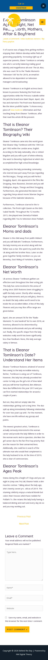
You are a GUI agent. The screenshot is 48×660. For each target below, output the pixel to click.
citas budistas (16, 110)
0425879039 (21, 8)
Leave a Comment (11, 38)
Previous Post (24, 516)
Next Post (24, 523)
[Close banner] (43, 6)
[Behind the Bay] (11, 22)
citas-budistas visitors (30, 38)
